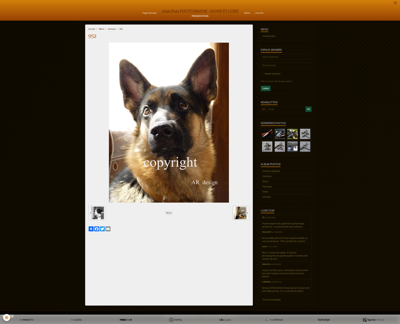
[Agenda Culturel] (373, 319)
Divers (265, 181)
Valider (265, 88)
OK (308, 109)
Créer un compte (267, 81)
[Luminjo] (324, 319)
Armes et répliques (271, 171)
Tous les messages (271, 299)
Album (247, 13)
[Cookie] (6, 317)
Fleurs (265, 191)
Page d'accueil (149, 13)
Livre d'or (259, 13)
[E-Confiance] (274, 319)
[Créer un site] (26, 319)
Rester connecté (272, 73)
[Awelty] (175, 319)
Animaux (112, 29)
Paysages (267, 186)
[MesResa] (126, 319)
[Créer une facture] (225, 319)
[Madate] (76, 319)
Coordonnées (268, 36)
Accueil (91, 29)
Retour (169, 213)
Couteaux (267, 176)
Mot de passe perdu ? (283, 81)
